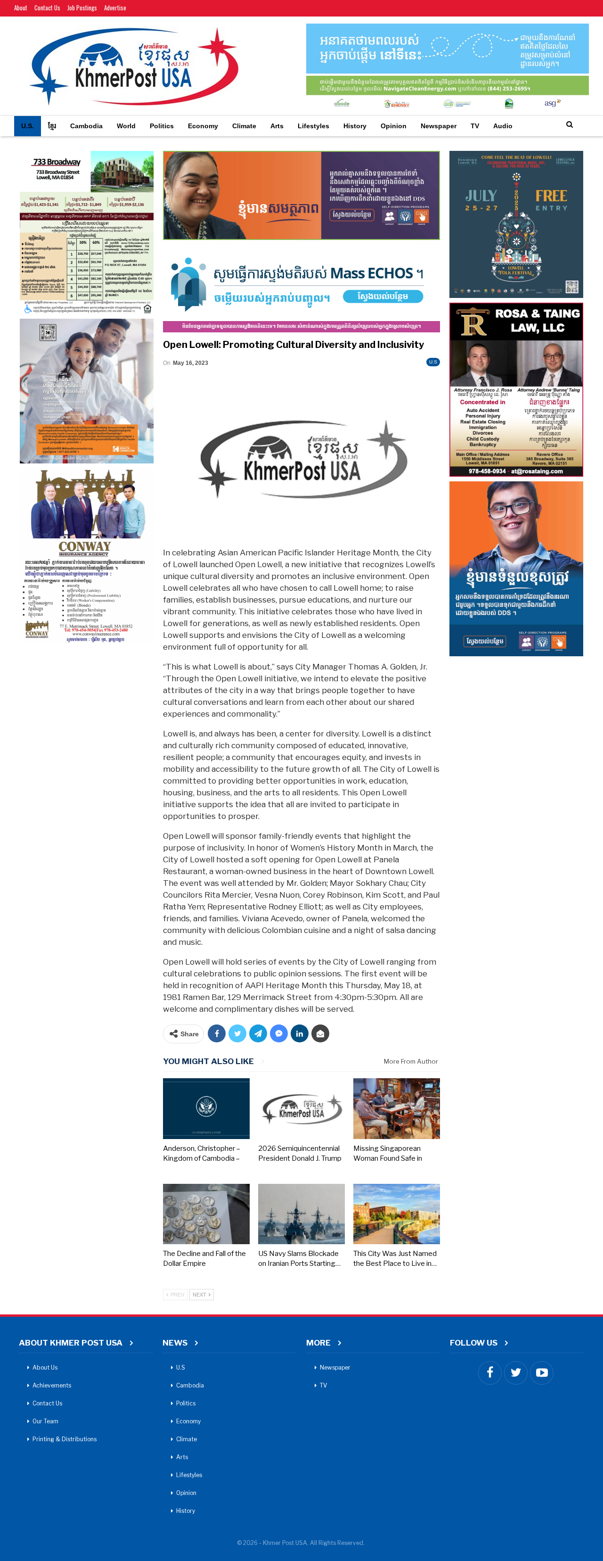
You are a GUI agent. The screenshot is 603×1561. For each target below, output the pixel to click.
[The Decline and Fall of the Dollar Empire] (206, 1213)
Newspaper (438, 126)
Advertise (115, 7)
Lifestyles (313, 126)
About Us (45, 1367)
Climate (244, 126)
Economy (203, 126)
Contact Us (47, 7)
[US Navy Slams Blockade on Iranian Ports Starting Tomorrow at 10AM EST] (301, 1213)
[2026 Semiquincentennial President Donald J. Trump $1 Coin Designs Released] (301, 1108)
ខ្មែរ (52, 126)
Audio (503, 126)
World (126, 126)
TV (475, 126)
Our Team (45, 1421)
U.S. (27, 126)
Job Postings (82, 7)
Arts (277, 126)
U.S (433, 361)
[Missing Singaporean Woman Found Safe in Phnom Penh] (396, 1108)
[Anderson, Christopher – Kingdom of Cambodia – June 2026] (206, 1108)
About (20, 7)
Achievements (52, 1385)
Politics (162, 126)
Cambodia (86, 126)
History (355, 126)
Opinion (394, 126)
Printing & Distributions (65, 1439)
